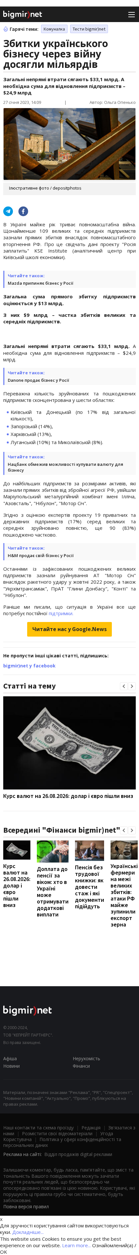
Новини (11, 1066)
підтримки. (61, 613)
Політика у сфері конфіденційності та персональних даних (62, 1142)
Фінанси (81, 1066)
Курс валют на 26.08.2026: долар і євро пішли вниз (68, 796)
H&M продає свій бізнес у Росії (41, 555)
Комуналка (54, 29)
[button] (124, 686)
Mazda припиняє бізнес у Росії (40, 283)
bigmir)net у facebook (29, 666)
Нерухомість (86, 1058)
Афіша (10, 1058)
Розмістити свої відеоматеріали (57, 1133)
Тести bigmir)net (89, 29)
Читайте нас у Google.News (69, 629)
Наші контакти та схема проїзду (38, 1128)
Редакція (91, 1128)
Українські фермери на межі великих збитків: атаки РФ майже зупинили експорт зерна (124, 895)
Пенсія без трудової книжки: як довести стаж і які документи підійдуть (89, 887)
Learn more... (76, 1245)
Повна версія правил (26, 1206)
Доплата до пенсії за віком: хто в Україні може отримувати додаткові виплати (53, 891)
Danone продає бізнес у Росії (38, 380)
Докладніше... (28, 1232)
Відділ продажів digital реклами (78, 1154)
